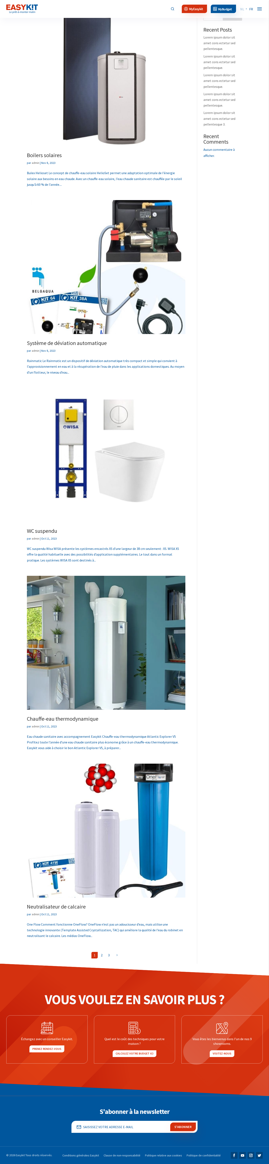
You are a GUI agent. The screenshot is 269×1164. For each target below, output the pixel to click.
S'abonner (183, 1127)
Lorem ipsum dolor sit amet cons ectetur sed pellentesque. (219, 43)
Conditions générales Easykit (80, 1155)
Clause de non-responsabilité (122, 1155)
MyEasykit (196, 9)
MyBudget (225, 9)
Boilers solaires (44, 155)
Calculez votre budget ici (134, 1053)
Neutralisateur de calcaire (56, 906)
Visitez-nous (222, 1053)
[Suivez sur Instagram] (251, 1155)
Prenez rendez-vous (46, 1049)
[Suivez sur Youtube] (242, 1155)
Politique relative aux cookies (163, 1155)
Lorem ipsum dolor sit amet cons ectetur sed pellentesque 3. (219, 118)
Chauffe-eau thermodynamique (62, 718)
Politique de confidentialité (204, 1155)
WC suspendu (42, 530)
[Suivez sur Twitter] (259, 1155)
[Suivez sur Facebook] (234, 1155)
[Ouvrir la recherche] (172, 8)
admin (35, 163)
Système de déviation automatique (67, 342)
